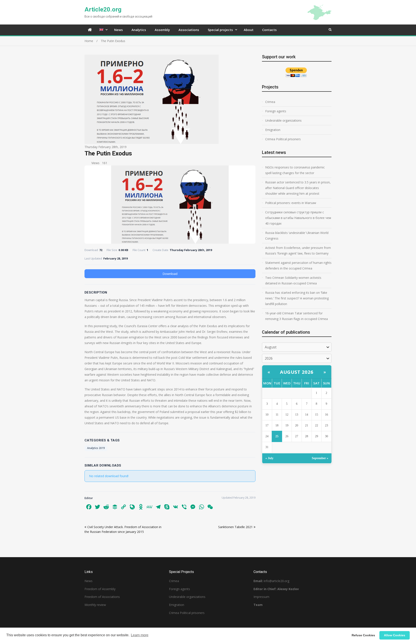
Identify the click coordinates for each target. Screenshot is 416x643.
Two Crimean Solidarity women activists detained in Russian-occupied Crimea (293, 280)
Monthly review (95, 605)
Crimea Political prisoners (283, 139)
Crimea (270, 102)
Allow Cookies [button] (394, 635)
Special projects (220, 30)
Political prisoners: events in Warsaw (290, 203)
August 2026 (297, 372)
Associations (189, 30)
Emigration (272, 130)
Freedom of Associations (102, 597)
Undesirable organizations (283, 120)
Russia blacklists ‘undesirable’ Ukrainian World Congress (296, 235)
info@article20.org (276, 581)
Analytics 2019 (96, 448)
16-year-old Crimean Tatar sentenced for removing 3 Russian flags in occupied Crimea (296, 316)
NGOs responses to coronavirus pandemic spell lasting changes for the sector (295, 170)
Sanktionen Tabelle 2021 (235, 527)
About (249, 30)
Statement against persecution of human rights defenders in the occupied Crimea (298, 265)
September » (320, 458)
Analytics (139, 30)
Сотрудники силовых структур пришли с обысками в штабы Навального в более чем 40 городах (298, 217)
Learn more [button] (139, 635)
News (118, 30)
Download (169, 273)
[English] (102, 29)
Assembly (162, 30)
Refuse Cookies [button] (363, 635)
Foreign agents (275, 111)
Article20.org (102, 9)
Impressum (261, 597)
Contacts (269, 30)
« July (269, 458)
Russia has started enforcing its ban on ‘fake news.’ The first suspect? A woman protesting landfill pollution (297, 298)
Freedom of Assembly (99, 589)
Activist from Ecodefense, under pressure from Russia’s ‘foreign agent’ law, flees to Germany (298, 250)
